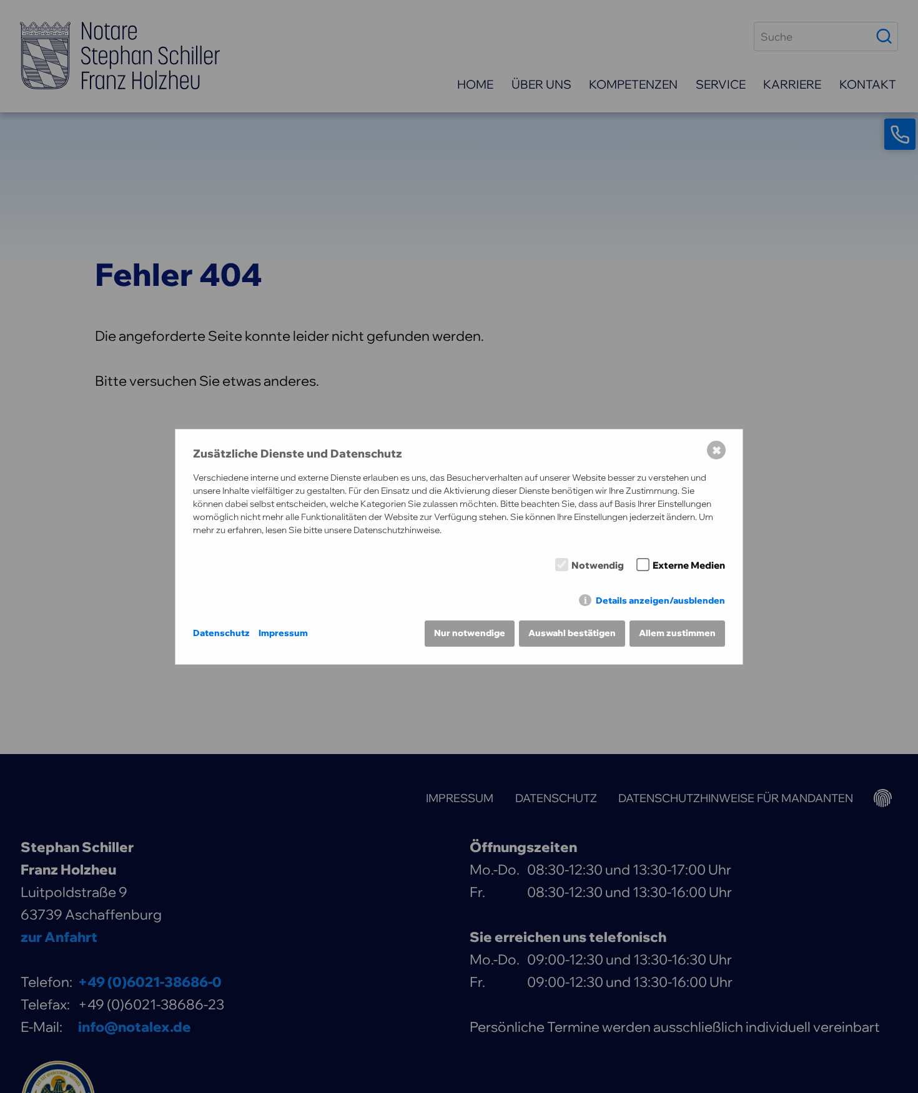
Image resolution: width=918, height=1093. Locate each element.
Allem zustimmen (677, 633)
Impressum (283, 633)
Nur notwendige (469, 633)
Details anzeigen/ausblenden (660, 600)
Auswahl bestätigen (572, 633)
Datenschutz (221, 633)
